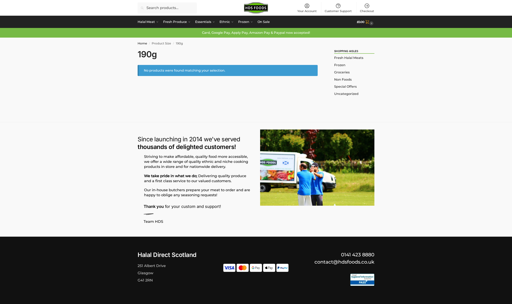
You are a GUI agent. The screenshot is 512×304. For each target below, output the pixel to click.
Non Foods (343, 79)
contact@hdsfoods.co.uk (344, 262)
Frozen (339, 65)
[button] (365, 22)
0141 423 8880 (357, 255)
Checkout (367, 11)
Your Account (307, 11)
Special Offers (345, 86)
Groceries (342, 72)
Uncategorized (346, 94)
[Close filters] (319, 51)
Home (142, 43)
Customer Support (338, 11)
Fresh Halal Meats (348, 58)
